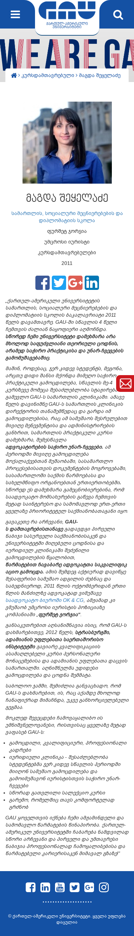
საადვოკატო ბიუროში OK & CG (44, 600)
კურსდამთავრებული (48, 75)
